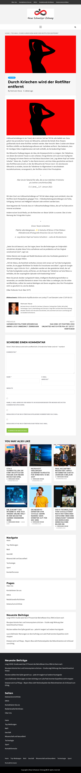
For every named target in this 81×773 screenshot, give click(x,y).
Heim (8, 540)
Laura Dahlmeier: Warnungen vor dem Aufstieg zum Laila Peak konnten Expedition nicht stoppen (37, 635)
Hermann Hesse (16, 91)
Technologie (11, 563)
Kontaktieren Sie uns (25, 2)
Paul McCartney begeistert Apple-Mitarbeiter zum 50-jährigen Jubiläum (64, 472)
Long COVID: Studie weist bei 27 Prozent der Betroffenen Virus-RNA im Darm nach (35, 618)
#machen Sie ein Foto (49, 232)
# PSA (56, 230)
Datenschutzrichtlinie (62, 2)
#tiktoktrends (24, 232)
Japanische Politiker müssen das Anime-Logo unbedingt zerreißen (23, 324)
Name (9, 377)
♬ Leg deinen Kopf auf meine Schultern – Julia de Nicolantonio (40, 237)
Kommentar (12, 352)
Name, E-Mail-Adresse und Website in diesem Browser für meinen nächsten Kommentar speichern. (36, 403)
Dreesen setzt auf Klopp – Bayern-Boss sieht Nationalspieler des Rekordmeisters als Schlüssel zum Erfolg (40, 642)
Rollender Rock (16, 290)
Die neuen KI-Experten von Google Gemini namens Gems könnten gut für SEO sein (39, 515)
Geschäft (10, 554)
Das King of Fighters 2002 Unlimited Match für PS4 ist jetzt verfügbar (58, 325)
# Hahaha (60, 180)
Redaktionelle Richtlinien (46, 2)
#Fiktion (50, 230)
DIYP (28, 290)
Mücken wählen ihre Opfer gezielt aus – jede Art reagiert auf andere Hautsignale (35, 629)
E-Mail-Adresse (45, 378)
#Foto (60, 232)
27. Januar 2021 (45, 186)
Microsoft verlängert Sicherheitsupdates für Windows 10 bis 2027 (40, 473)
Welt (8, 549)
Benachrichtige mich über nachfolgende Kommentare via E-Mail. (32, 414)
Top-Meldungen (12, 545)
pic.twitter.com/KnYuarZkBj (40, 182)
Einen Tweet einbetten (40, 226)
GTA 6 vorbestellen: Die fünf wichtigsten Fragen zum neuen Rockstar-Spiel (15, 473)
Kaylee (27, 215)
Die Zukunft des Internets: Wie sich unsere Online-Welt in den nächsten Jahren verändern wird (16, 515)
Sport (9, 567)
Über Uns (14, 2)
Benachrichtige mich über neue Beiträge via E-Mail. (27, 423)
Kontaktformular (13, 572)
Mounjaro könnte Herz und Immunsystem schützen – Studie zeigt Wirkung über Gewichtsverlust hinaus (35, 623)
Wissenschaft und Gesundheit (17, 558)
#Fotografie (35, 232)
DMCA (35, 2)
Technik (11, 77)
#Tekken (62, 230)
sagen (21, 268)
